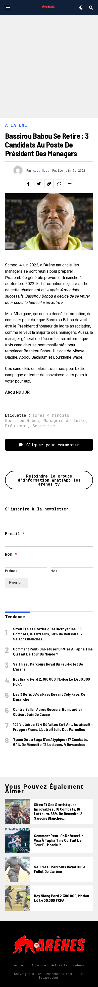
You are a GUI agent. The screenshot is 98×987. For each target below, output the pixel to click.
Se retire (43, 426)
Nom (11, 554)
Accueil (20, 965)
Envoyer (16, 583)
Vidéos (78, 965)
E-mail (15, 533)
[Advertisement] (49, 67)
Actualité (59, 965)
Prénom (11, 571)
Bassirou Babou (22, 420)
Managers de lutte (65, 420)
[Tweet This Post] (38, 183)
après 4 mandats (50, 415)
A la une (39, 965)
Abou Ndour (42, 170)
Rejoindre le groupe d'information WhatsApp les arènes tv (49, 480)
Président (16, 426)
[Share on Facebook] (28, 183)
